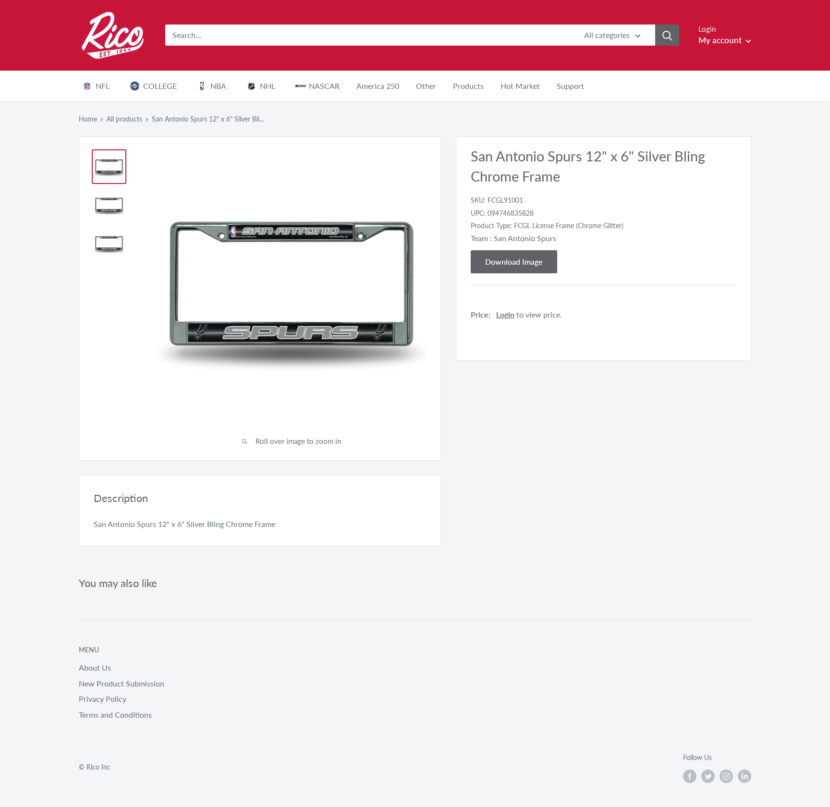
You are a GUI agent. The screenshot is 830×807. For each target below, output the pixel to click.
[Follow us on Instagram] (726, 776)
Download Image (514, 261)
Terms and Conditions (115, 714)
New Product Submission (121, 683)
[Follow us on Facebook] (689, 776)
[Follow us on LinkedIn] (744, 776)
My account (721, 40)
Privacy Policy (102, 698)
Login (505, 313)
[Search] (667, 35)
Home (88, 119)
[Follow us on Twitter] (708, 776)
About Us (95, 667)
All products (124, 119)
